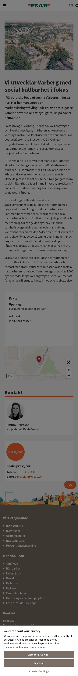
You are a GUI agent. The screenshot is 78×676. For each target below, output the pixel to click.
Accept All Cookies (38, 654)
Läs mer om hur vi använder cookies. (26, 647)
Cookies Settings (39, 671)
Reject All (39, 663)
